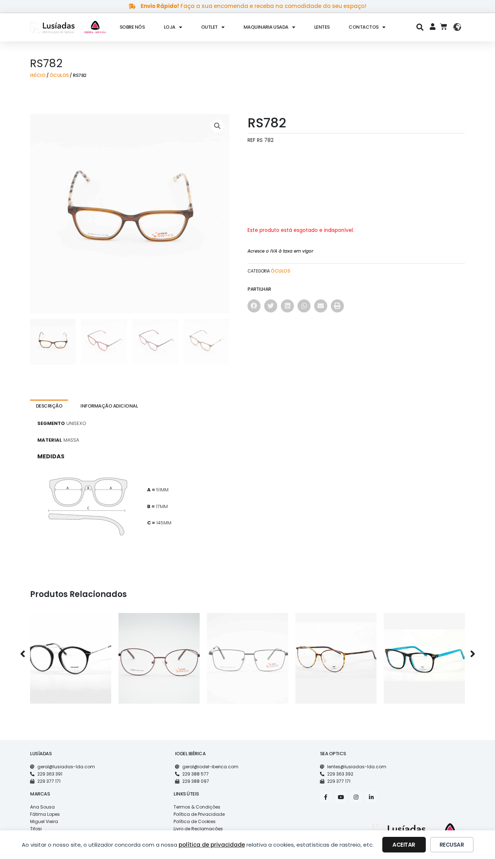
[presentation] (22, 654)
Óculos (59, 75)
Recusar (452, 844)
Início (37, 75)
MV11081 (424, 653)
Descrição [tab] (49, 405)
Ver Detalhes (70, 668)
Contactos (364, 27)
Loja (169, 27)
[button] (420, 27)
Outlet (209, 27)
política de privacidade (212, 844)
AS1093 (71, 653)
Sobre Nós (132, 27)
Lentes (322, 27)
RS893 (247, 653)
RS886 (159, 653)
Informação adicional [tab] (109, 405)
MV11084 (336, 653)
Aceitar (403, 844)
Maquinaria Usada (266, 27)
